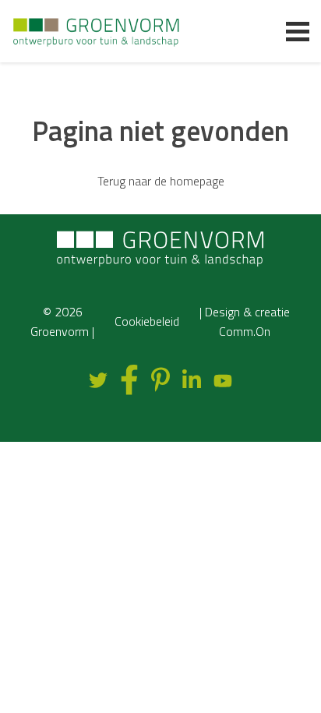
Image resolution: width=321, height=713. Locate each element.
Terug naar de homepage (160, 180)
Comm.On (244, 331)
